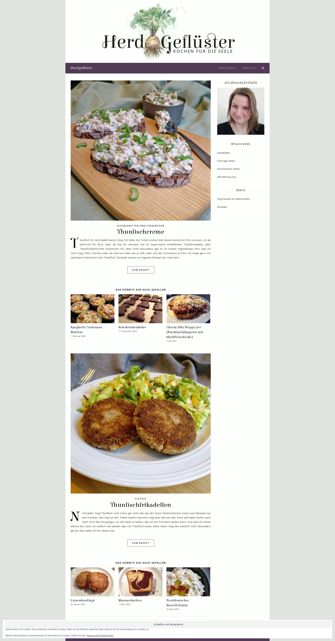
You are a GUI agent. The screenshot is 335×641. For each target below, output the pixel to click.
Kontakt (222, 207)
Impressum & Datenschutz (233, 199)
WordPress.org (226, 177)
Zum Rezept (141, 269)
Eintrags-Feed (226, 160)
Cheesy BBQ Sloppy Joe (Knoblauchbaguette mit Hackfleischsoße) (184, 332)
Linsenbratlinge (83, 600)
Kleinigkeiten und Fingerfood (141, 225)
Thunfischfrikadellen (140, 505)
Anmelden (223, 152)
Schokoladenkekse (132, 327)
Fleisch (140, 498)
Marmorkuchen (130, 600)
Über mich (249, 68)
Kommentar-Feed (228, 169)
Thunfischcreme (140, 231)
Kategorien (225, 68)
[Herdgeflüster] (168, 34)
